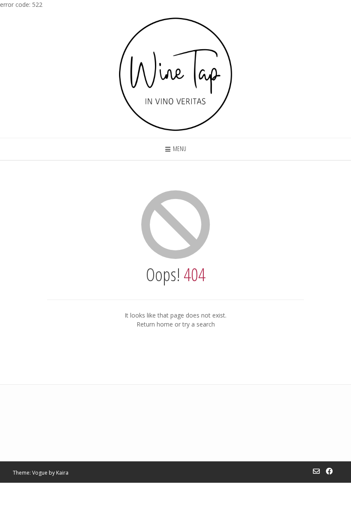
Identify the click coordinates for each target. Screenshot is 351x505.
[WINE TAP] (175, 73)
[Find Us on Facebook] (329, 471)
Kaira (62, 472)
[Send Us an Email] (316, 471)
